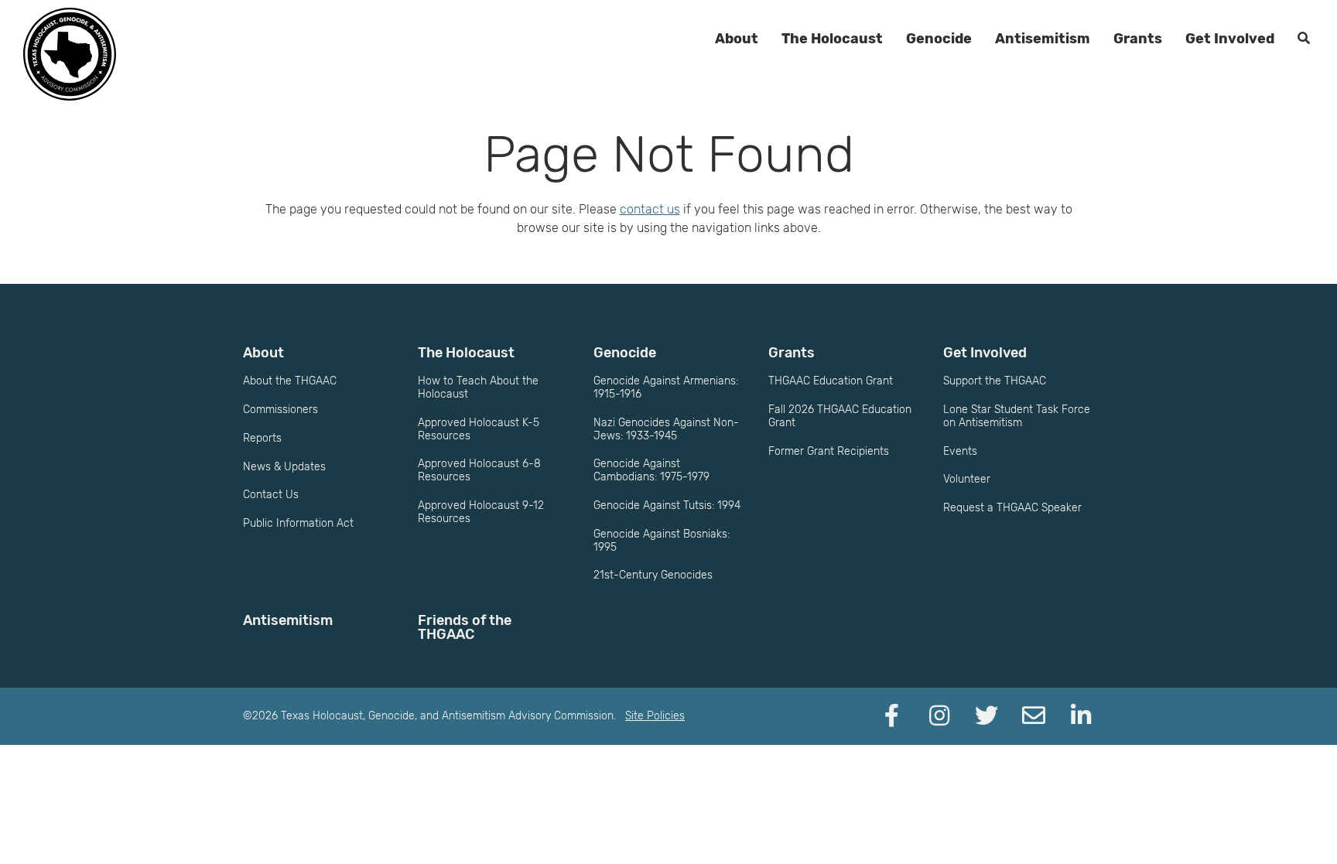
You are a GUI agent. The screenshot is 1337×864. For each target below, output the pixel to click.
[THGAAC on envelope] (1034, 716)
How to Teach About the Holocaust (478, 387)
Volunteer (966, 479)
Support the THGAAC (994, 381)
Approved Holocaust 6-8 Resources (479, 470)
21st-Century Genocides (653, 575)
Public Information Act (298, 523)
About (736, 38)
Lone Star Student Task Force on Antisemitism (1016, 416)
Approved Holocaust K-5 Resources (478, 429)
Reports (262, 438)
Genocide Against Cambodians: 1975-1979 (651, 470)
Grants (1137, 38)
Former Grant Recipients (828, 451)
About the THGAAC (290, 381)
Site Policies (655, 715)
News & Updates (284, 466)
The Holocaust (832, 38)
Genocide (939, 38)
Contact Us (271, 494)
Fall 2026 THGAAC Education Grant (839, 416)
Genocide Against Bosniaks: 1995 (661, 541)
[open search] (1304, 38)
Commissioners (280, 409)
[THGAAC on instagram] (939, 716)
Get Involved (1229, 38)
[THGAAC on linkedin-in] (1081, 716)
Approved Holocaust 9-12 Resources (481, 512)
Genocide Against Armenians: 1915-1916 (665, 387)
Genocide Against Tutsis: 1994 (666, 505)
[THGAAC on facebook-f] (892, 716)
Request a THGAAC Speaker (1012, 507)
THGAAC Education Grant (830, 381)
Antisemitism (1042, 38)
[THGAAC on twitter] (986, 716)
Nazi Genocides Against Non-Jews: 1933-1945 (666, 429)
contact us (650, 209)
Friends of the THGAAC (464, 627)
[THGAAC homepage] (69, 54)
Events (960, 451)
